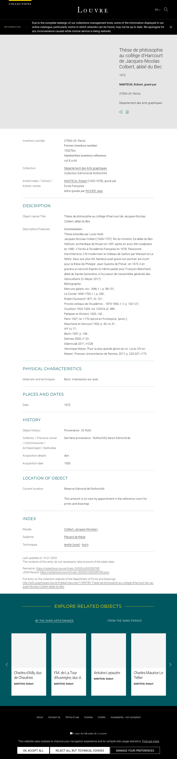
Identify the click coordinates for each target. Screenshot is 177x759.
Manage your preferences (135, 750)
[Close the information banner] (171, 27)
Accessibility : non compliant (126, 717)
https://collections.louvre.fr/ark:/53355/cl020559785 (68, 568)
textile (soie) (72, 544)
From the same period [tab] (125, 620)
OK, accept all (33, 750)
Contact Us (54, 717)
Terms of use (72, 717)
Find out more (150, 741)
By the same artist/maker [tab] (54, 620)
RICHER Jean (94, 191)
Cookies (88, 717)
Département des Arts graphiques (85, 168)
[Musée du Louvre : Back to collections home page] (92, 9)
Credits (101, 717)
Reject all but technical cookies (80, 750)
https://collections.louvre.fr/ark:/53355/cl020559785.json (74, 572)
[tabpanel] (88, 664)
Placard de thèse (74, 537)
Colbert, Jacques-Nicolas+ (81, 529)
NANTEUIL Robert (131, 84)
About (39, 717)
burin (85, 544)
